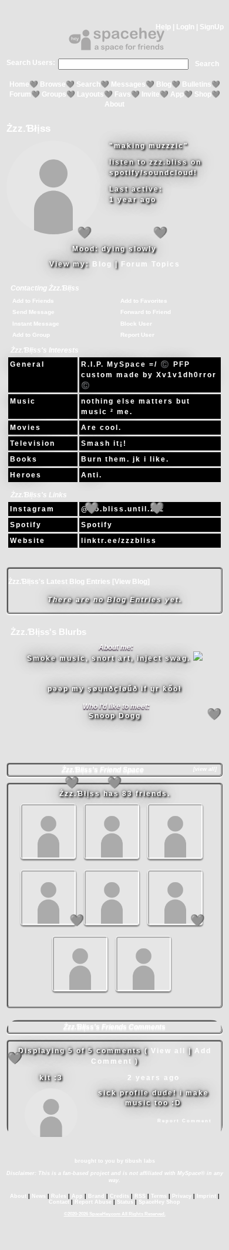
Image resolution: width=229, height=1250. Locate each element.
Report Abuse (93, 1202)
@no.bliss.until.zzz (122, 509)
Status (125, 1202)
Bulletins (196, 84)
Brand (96, 1196)
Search (207, 64)
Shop (202, 94)
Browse (53, 84)
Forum (20, 94)
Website (27, 541)
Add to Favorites (143, 301)
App (177, 94)
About (114, 104)
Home (19, 84)
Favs (122, 94)
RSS (140, 1196)
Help (163, 27)
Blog (163, 84)
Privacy (181, 1196)
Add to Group (31, 335)
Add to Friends (33, 301)
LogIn (185, 27)
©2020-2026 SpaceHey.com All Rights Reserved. (115, 1214)
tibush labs (140, 1161)
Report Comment (184, 1120)
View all (168, 1051)
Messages (128, 84)
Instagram (32, 509)
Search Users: (30, 63)
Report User (137, 335)
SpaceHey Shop (159, 1202)
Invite (151, 94)
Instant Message (35, 323)
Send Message (33, 312)
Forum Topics (150, 264)
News (39, 1196)
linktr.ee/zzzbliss (119, 541)
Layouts (90, 94)
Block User (136, 323)
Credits (119, 1196)
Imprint (206, 1196)
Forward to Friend (145, 312)
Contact (59, 1202)
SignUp (212, 27)
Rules (58, 1196)
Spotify (26, 525)
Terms (159, 1196)
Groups (54, 94)
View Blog (130, 581)
